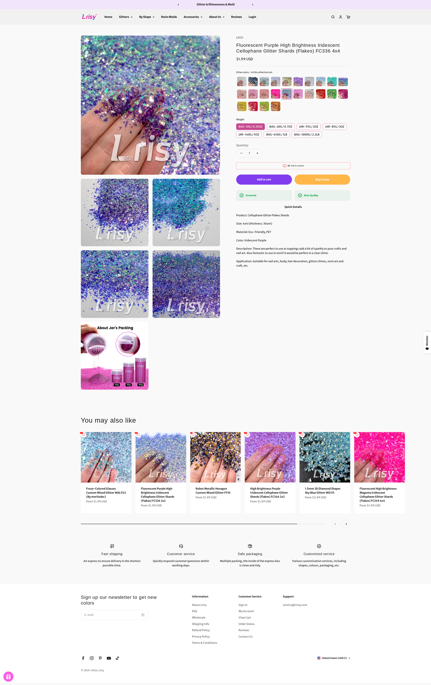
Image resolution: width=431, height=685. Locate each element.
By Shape (145, 16)
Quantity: (242, 145)
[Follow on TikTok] (117, 658)
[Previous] (178, 4)
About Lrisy (199, 605)
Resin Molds (169, 16)
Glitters (124, 16)
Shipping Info (200, 624)
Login (252, 16)
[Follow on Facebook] (83, 658)
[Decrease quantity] (241, 153)
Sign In (243, 605)
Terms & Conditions (204, 642)
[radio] (241, 81)
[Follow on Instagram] (91, 658)
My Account (246, 611)
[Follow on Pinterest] (100, 658)
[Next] (252, 4)
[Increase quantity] (257, 153)
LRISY (239, 37)
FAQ (194, 611)
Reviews (236, 16)
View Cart (245, 617)
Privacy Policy (201, 636)
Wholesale (198, 617)
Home (108, 16)
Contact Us (246, 636)
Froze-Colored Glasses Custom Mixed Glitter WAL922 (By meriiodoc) (106, 492)
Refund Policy (201, 630)
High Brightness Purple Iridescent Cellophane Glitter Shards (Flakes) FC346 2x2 (269, 492)
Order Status (247, 624)
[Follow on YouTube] (109, 658)
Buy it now (322, 179)
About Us (215, 16)
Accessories (191, 16)
